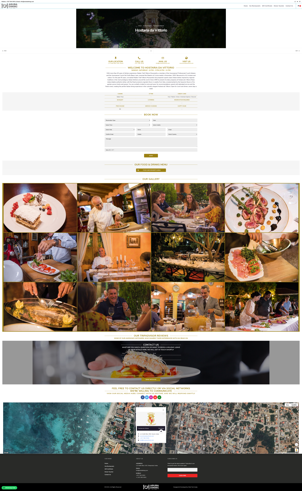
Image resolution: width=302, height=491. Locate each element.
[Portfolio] (151, 51)
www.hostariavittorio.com (147, 436)
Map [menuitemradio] (287, 405)
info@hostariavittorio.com (147, 440)
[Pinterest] (300, 1)
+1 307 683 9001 (141, 477)
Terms (297, 453)
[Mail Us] (163, 60)
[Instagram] (151, 397)
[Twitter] (147, 397)
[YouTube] (155, 397)
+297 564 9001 (11, 1)
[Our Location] (116, 60)
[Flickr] (297, 1)
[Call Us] (139, 60)
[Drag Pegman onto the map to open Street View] (296, 450)
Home (140, 26)
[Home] (151, 487)
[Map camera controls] (296, 444)
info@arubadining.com (27, 1)
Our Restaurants (147, 26)
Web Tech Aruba (192, 487)
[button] (151, 445)
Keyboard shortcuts (278, 453)
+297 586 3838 (144, 438)
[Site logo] (8, 6)
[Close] (163, 410)
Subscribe (182, 475)
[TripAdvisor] (159, 397)
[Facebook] (295, 1)
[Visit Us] (186, 60)
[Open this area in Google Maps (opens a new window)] (6, 453)
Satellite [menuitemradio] (294, 405)
